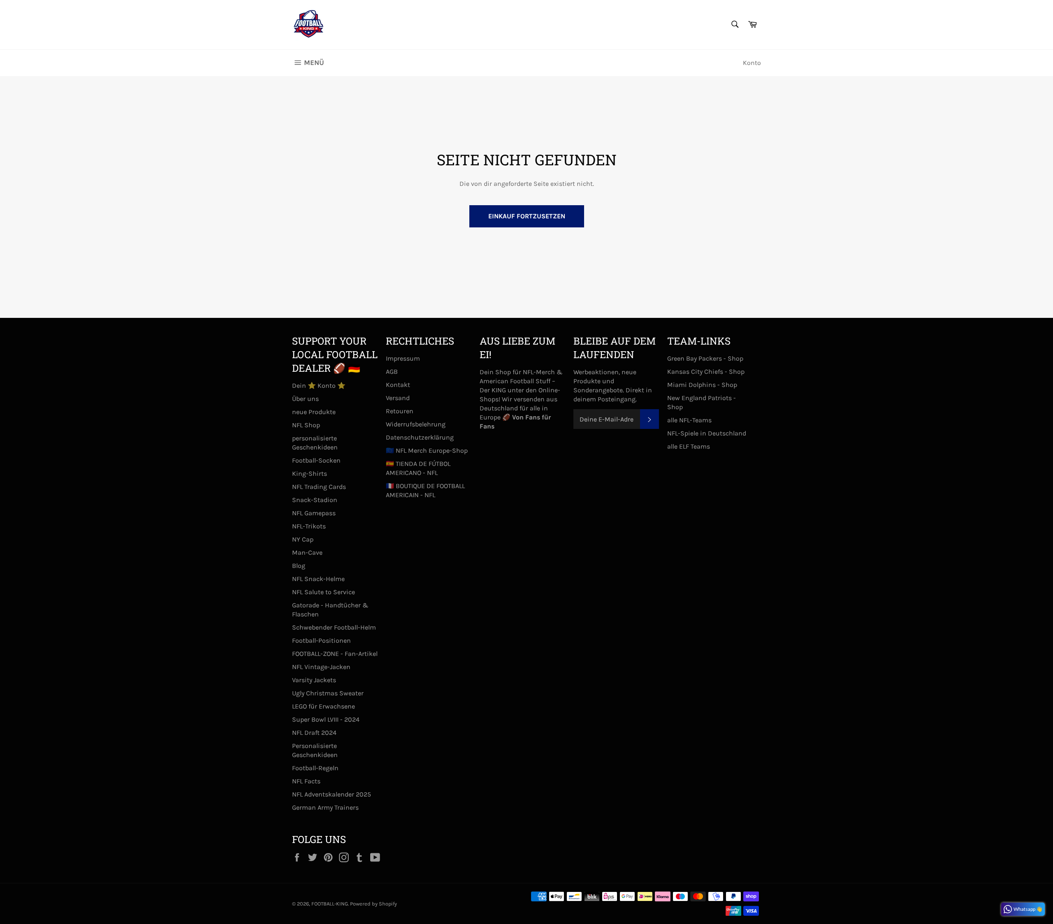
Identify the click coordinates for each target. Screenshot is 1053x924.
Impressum (403, 358)
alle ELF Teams (688, 446)
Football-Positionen (321, 640)
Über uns (305, 399)
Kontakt (398, 385)
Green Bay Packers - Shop (705, 358)
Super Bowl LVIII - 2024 (326, 719)
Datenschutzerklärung (420, 437)
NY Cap (302, 539)
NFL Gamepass (314, 513)
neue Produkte (314, 412)
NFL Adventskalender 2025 (331, 794)
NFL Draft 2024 (314, 732)
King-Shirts (309, 473)
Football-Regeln (315, 768)
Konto (752, 63)
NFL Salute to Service (323, 592)
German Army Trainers (325, 807)
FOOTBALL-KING (329, 904)
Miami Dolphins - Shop (702, 385)
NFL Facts (306, 781)
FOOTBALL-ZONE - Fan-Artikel (335, 654)
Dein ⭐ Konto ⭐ (319, 385)
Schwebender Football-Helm (334, 627)
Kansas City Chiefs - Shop (706, 371)
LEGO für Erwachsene (323, 706)
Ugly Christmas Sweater (328, 693)
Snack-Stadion (314, 500)
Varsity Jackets (314, 680)
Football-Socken (316, 460)
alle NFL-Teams (689, 420)
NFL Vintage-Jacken (321, 667)
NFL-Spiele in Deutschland (706, 433)
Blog (298, 566)
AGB (392, 371)
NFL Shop (306, 425)
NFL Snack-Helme (318, 579)
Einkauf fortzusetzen (526, 216)
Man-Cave (307, 552)
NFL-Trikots (309, 526)
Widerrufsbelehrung (415, 424)
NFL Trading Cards (319, 487)
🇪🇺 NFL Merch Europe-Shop (427, 450)
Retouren (399, 411)
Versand (398, 398)
